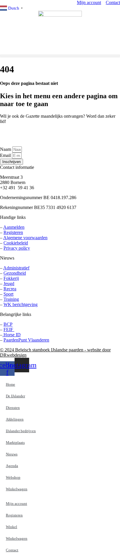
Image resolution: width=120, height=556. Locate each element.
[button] (60, 56)
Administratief (16, 267)
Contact (12, 550)
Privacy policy (16, 248)
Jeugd (8, 283)
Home (10, 384)
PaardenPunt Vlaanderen (26, 339)
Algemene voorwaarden (25, 237)
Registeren (13, 232)
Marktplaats (15, 442)
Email (6, 155)
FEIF (8, 329)
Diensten (13, 407)
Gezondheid (14, 273)
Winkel (11, 527)
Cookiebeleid (15, 242)
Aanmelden (13, 227)
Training (11, 299)
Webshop (13, 477)
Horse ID (11, 334)
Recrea (9, 288)
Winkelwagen (16, 489)
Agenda (12, 466)
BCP (8, 324)
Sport (8, 294)
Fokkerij (11, 278)
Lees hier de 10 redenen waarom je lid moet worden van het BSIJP (31, 135)
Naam (6, 149)
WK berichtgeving (20, 304)
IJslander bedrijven (21, 431)
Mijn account (16, 503)
